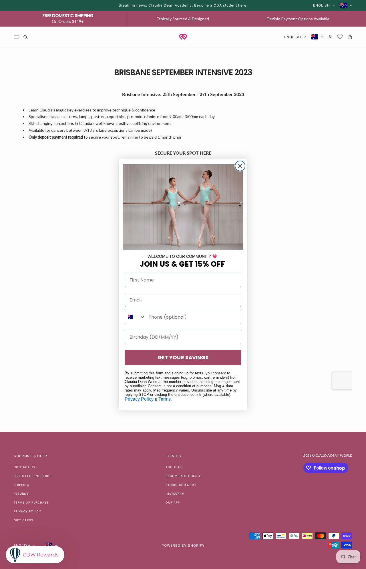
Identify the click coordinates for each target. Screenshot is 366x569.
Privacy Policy (139, 399)
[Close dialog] (240, 166)
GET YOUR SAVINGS (183, 357)
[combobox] (135, 317)
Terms (164, 399)
